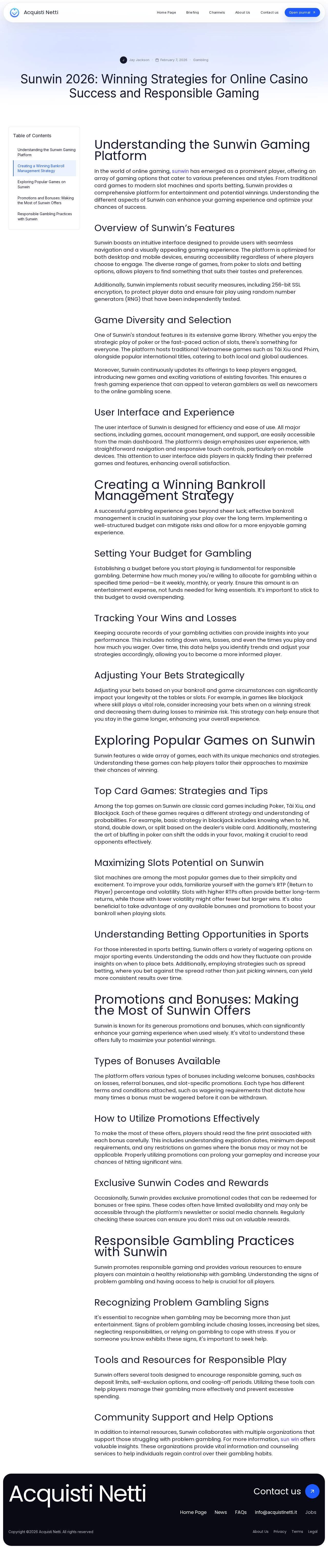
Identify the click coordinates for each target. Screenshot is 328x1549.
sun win (290, 1439)
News (221, 1512)
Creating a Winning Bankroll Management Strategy (41, 168)
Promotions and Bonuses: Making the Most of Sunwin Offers (46, 200)
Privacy (280, 1531)
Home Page (193, 1512)
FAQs (241, 1512)
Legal (312, 1531)
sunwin (180, 171)
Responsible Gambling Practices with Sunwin (45, 216)
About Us (261, 1531)
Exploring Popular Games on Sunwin (42, 184)
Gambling (200, 60)
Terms (297, 1531)
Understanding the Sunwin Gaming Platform (47, 152)
